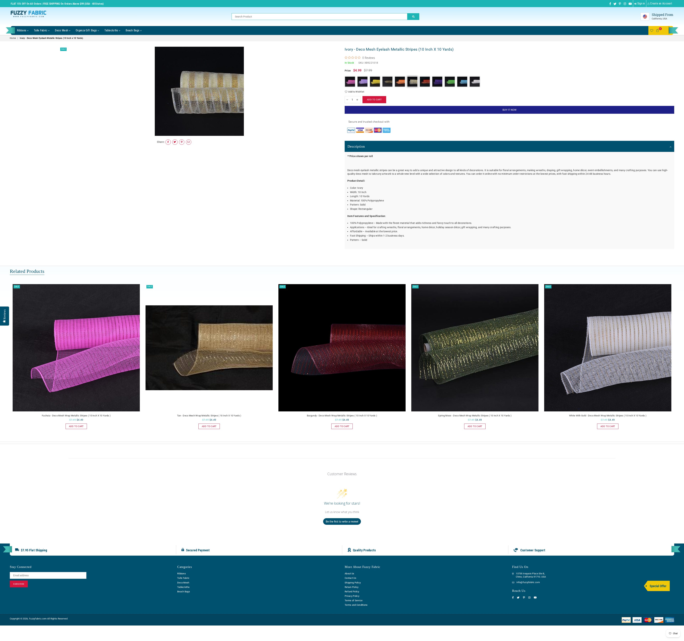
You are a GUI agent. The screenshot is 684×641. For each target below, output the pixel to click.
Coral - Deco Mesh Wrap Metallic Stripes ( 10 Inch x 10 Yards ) (608, 415)
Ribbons (22, 30)
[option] (199, 91)
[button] (350, 81)
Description (356, 146)
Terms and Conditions (356, 605)
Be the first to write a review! (342, 521)
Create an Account (660, 3)
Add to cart (75, 426)
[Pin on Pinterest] (181, 142)
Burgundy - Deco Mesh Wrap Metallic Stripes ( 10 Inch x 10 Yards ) (209, 415)
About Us (349, 573)
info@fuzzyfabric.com (528, 582)
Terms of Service (353, 600)
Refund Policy (352, 591)
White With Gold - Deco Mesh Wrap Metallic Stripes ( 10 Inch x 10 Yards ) (475, 415)
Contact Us (350, 578)
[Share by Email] (188, 142)
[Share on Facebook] (168, 142)
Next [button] (678, 361)
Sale (63, 49)
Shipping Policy (353, 582)
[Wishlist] (651, 30)
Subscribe (18, 584)
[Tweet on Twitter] (175, 142)
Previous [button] (6, 361)
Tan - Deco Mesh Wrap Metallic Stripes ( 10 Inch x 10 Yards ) (76, 415)
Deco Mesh (62, 30)
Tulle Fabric (41, 30)
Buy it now (509, 109)
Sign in (640, 3)
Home (13, 38)
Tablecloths (111, 30)
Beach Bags (133, 30)
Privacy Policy (352, 596)
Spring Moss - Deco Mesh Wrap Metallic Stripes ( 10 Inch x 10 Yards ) (342, 415)
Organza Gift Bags (87, 30)
